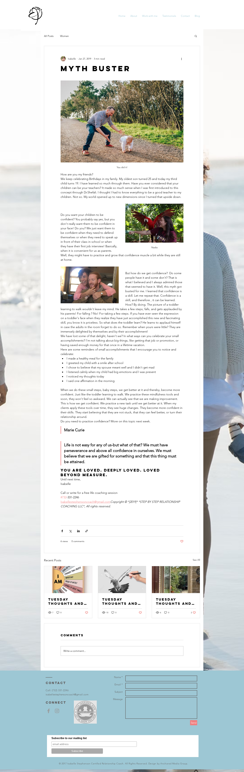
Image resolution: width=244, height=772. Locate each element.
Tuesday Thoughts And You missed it (174, 601)
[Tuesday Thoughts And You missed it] (176, 579)
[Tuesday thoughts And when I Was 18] (122, 579)
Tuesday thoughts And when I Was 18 (120, 601)
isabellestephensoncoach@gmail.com (67, 694)
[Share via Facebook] (62, 531)
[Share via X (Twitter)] (70, 531)
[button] (195, 36)
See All (196, 559)
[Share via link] (86, 531)
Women (64, 36)
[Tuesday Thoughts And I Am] (68, 579)
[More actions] (181, 59)
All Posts (48, 36)
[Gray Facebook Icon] (48, 711)
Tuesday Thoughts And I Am (67, 601)
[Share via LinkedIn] (78, 531)
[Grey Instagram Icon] (57, 711)
